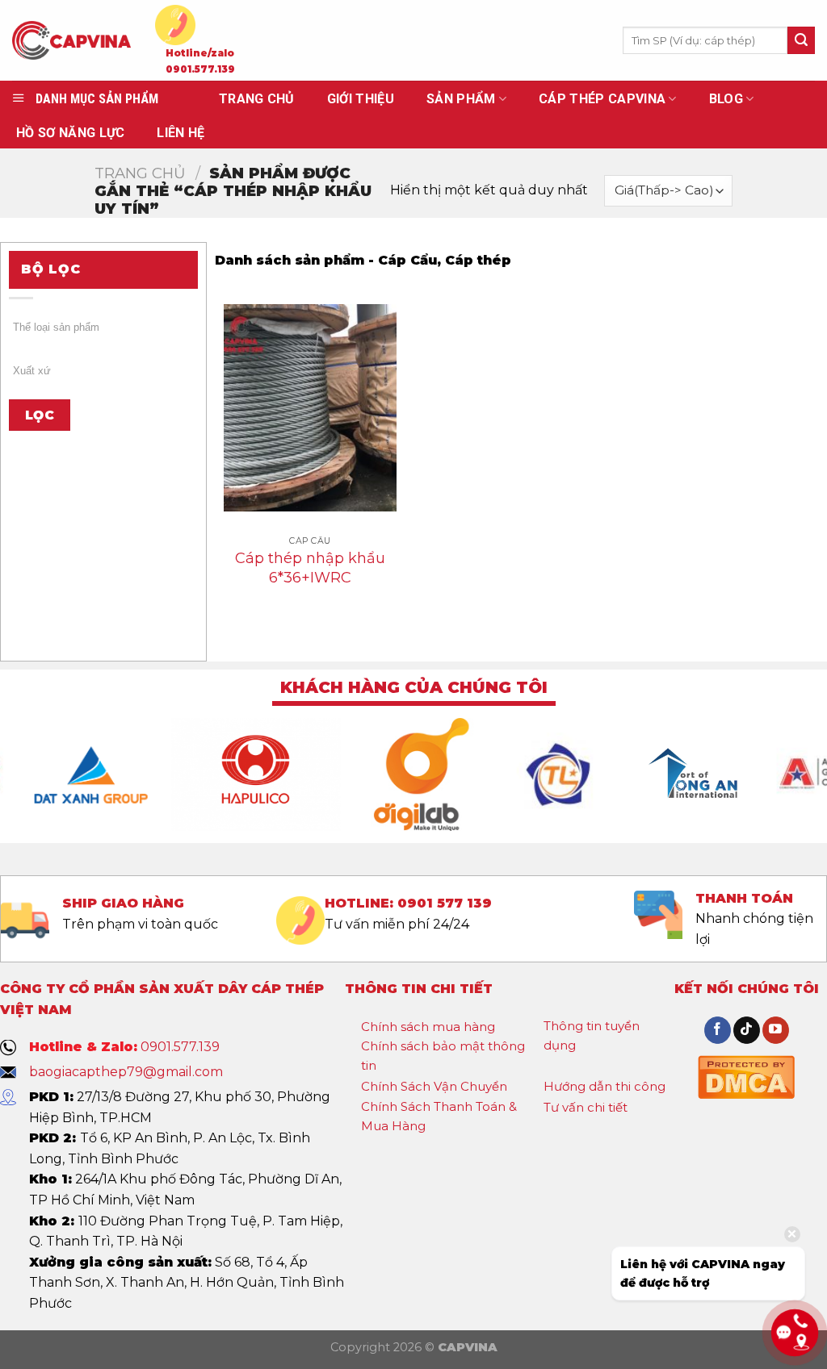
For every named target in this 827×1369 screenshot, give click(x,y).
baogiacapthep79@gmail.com (126, 1071)
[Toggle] (508, 1027)
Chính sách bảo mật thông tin (443, 1055)
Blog (726, 98)
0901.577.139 (200, 69)
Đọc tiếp (310, 619)
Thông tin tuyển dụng (592, 1035)
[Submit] (801, 40)
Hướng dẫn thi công (604, 1086)
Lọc (39, 415)
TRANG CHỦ (257, 98)
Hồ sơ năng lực (70, 132)
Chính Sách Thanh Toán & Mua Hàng (439, 1116)
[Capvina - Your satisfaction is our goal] (71, 41)
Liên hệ (180, 132)
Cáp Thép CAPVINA (602, 98)
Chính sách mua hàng (428, 1026)
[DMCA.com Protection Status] (746, 1075)
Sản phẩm (461, 98)
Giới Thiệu (360, 98)
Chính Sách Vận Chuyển (434, 1086)
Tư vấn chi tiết (586, 1107)
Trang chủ (140, 173)
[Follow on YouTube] (775, 1030)
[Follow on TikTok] (746, 1030)
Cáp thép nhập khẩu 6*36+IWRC (310, 567)
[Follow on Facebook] (717, 1030)
